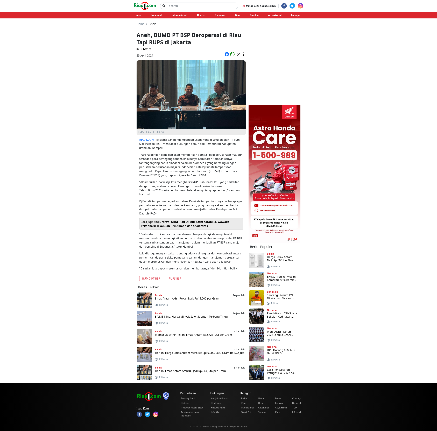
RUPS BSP (175, 278)
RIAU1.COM (146, 140)
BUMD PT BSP (151, 278)
